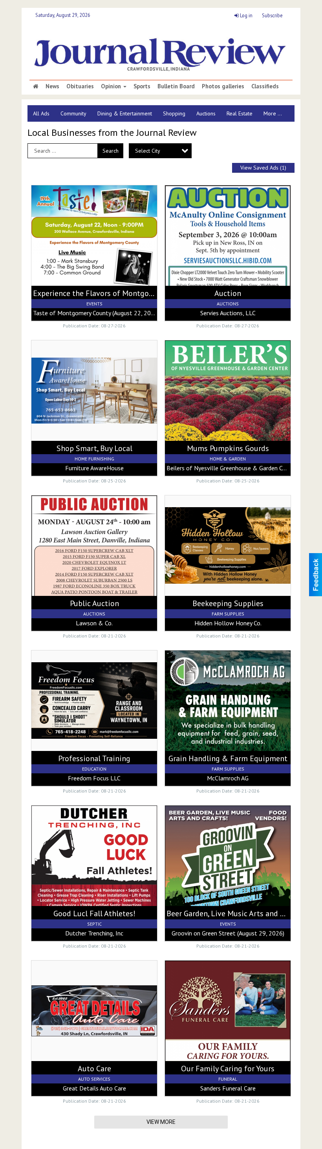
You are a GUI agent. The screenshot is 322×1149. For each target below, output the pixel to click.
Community (73, 113)
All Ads (41, 113)
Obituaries (80, 86)
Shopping (174, 113)
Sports (142, 86)
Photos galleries (223, 86)
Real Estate (239, 113)
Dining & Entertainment (124, 113)
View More (161, 1122)
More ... (272, 113)
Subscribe (272, 15)
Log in (245, 15)
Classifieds (265, 86)
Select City (147, 150)
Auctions (206, 113)
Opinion (112, 86)
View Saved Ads (263, 167)
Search (110, 150)
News (52, 86)
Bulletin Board (176, 86)
